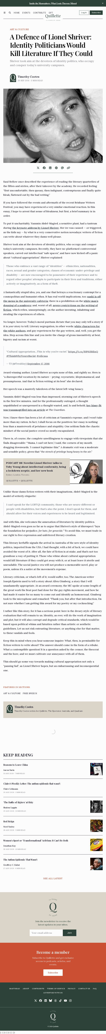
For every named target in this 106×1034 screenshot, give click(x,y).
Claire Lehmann (10, 789)
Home (17, 13)
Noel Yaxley (8, 826)
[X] (35, 1000)
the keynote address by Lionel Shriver (35, 227)
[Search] (10, 12)
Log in (84, 13)
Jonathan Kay (9, 846)
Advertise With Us (53, 993)
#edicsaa (42, 356)
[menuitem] (17, 12)
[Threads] (55, 1000)
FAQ (95, 989)
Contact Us (84, 989)
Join (69, 933)
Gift (51, 13)
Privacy (71, 989)
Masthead (14, 989)
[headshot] (13, 78)
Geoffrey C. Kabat (11, 865)
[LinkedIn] (45, 1000)
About (26, 989)
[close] (102, 3)
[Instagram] (70, 1000)
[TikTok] (60, 1000)
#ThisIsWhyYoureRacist (21, 356)
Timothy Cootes (28, 76)
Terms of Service (56, 989)
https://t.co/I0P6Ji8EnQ (83, 351)
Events (26, 13)
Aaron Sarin (8, 770)
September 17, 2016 (38, 363)
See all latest (53, 878)
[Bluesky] (50, 1000)
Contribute (39, 13)
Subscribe (96, 13)
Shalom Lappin (10, 807)
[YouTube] (65, 1000)
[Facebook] (40, 1000)
